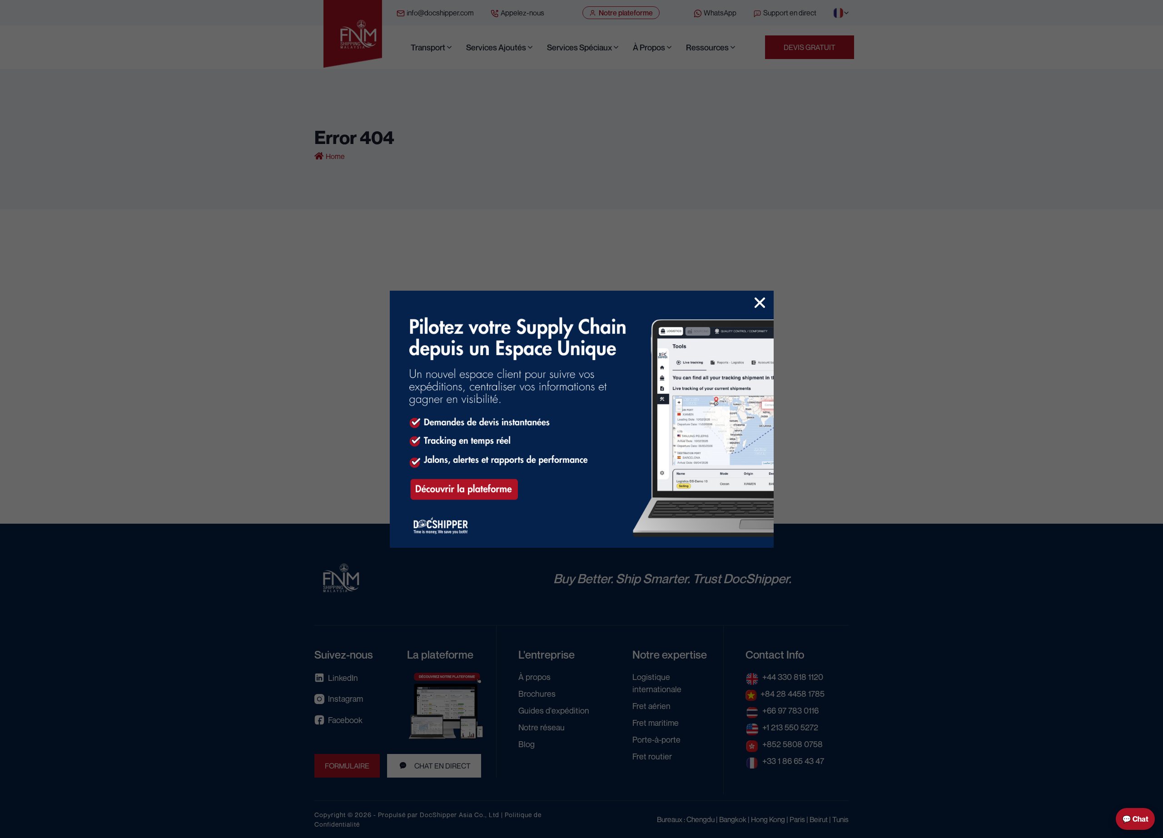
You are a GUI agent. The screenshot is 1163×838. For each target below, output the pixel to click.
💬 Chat (1135, 818)
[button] (759, 302)
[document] (581, 419)
